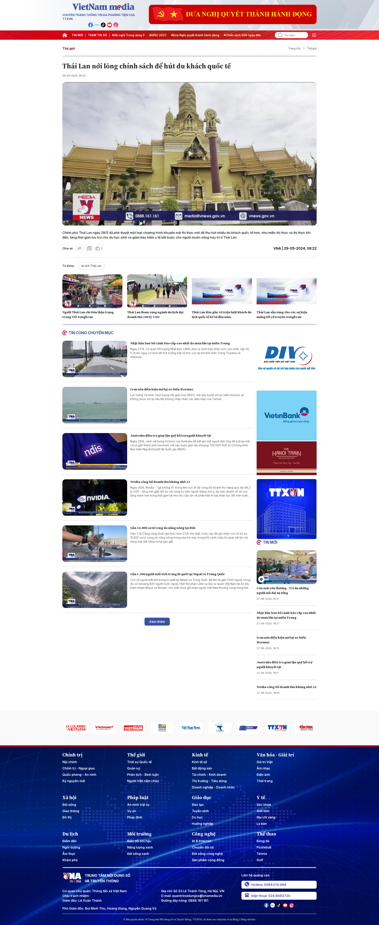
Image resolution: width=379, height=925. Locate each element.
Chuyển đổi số (203, 847)
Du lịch (70, 834)
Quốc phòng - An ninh (79, 775)
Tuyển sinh (200, 811)
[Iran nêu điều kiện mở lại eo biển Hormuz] (94, 405)
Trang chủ (294, 48)
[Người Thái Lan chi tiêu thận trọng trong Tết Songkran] (92, 291)
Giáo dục (201, 797)
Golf (260, 860)
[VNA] (90, 25)
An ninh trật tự (138, 805)
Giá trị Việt (265, 762)
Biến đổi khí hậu (139, 841)
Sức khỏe (264, 805)
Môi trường (139, 834)
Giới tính (263, 811)
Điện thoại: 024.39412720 (270, 896)
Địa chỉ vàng (266, 817)
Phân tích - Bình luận (143, 775)
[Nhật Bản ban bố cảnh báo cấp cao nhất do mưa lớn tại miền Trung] (94, 359)
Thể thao (266, 834)
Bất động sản (202, 768)
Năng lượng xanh (140, 847)
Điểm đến (69, 841)
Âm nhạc (263, 768)
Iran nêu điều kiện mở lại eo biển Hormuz (161, 389)
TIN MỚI (77, 35)
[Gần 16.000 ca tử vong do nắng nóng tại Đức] (94, 543)
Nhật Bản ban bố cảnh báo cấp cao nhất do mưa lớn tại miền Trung (180, 343)
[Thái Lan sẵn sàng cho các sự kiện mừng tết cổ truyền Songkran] (287, 291)
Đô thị (66, 817)
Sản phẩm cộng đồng (208, 860)
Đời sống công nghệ (207, 854)
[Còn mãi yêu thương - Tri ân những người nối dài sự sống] (287, 567)
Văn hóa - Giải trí (275, 755)
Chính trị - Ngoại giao (78, 768)
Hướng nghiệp (202, 824)
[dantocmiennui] (189, 728)
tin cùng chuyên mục (91, 332)
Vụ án (131, 811)
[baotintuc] (276, 728)
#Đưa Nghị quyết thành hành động (195, 35)
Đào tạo (198, 805)
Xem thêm (157, 622)
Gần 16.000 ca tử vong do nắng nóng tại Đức (163, 528)
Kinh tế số (199, 762)
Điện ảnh (263, 775)
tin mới (270, 542)
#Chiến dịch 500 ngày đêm (243, 35)
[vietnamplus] (74, 728)
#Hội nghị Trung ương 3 (128, 35)
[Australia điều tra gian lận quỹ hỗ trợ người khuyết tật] (94, 451)
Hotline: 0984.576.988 (268, 885)
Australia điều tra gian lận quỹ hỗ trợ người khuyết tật (170, 435)
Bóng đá (263, 841)
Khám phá (70, 860)
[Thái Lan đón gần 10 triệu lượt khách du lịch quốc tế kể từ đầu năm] (222, 291)
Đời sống (69, 805)
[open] (314, 35)
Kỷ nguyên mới (73, 781)
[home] (64, 35)
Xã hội (69, 797)
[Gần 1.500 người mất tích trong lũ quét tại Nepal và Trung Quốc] (94, 590)
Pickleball (264, 847)
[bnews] (132, 728)
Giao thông (70, 811)
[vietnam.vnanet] (103, 728)
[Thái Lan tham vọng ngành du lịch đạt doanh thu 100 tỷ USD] (157, 291)
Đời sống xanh (138, 854)
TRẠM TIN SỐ (97, 35)
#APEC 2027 (157, 35)
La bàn (262, 824)
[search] (279, 35)
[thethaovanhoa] (305, 728)
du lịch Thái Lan (91, 265)
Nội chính (69, 762)
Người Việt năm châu (143, 781)
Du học (197, 817)
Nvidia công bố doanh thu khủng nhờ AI (160, 481)
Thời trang (265, 781)
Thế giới (68, 48)
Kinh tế (200, 755)
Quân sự (133, 768)
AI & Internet (201, 841)
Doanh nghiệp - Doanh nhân (213, 787)
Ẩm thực (68, 854)
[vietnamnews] (161, 728)
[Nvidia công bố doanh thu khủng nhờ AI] (94, 497)
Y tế (261, 797)
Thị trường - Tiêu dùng (209, 781)
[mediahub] (218, 728)
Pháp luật (137, 797)
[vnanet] (247, 728)
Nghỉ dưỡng (71, 847)
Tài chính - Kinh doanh (209, 775)
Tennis (262, 854)
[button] (285, 536)
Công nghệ (203, 834)
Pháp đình (134, 817)
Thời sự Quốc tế (139, 762)
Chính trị (72, 755)
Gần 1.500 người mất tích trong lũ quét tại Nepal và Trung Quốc (177, 574)
